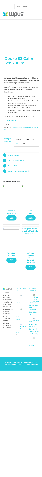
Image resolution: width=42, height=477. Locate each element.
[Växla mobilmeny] (38, 14)
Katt (5, 129)
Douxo (26, 127)
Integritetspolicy (33, 364)
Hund (36, 127)
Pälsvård (14, 127)
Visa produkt (11, 217)
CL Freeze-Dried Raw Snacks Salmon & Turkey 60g (30, 257)
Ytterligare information (8, 140)
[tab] (7, 140)
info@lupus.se (14, 364)
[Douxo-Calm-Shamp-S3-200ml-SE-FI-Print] (21, 28)
